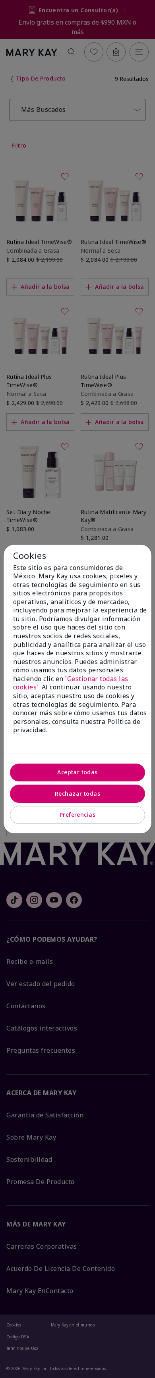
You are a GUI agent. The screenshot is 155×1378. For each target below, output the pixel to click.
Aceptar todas (77, 772)
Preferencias (77, 814)
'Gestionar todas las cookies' (70, 683)
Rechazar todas (77, 793)
